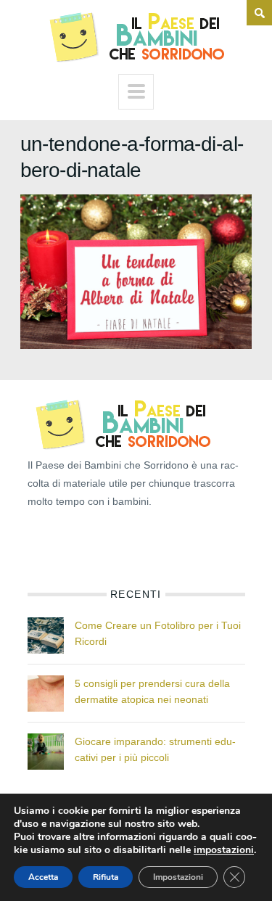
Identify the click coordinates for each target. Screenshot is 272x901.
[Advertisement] (100, 543)
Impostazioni (178, 877)
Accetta (43, 877)
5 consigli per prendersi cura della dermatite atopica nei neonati (152, 691)
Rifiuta (105, 877)
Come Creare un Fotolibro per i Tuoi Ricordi (158, 633)
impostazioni (224, 850)
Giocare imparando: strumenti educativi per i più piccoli (155, 749)
